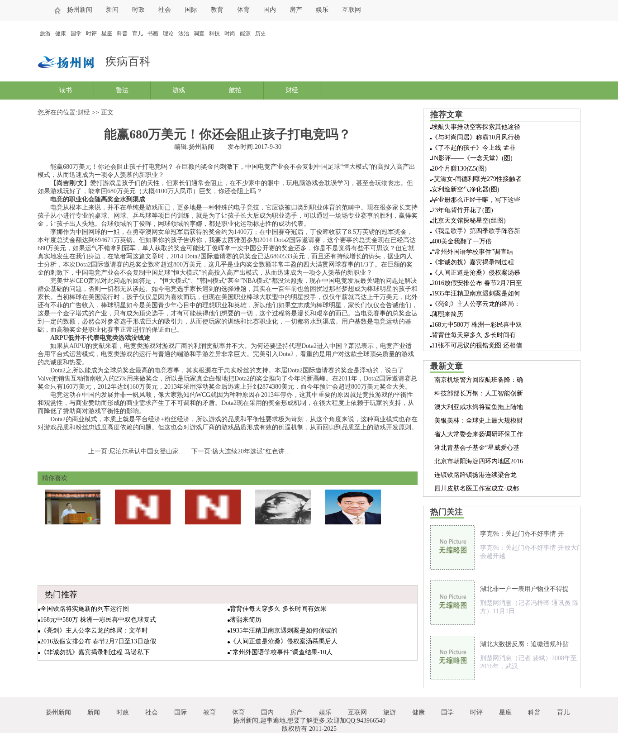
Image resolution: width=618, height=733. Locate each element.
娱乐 (322, 9)
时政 (138, 9)
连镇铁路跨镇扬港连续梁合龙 (475, 474)
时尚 (229, 33)
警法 (122, 90)
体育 (243, 9)
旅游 (45, 33)
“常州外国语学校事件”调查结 (472, 251)
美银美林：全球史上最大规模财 (478, 420)
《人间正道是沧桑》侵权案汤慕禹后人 (284, 641)
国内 (269, 9)
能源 (245, 33)
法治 (183, 33)
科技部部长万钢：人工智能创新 (478, 393)
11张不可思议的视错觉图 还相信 (477, 345)
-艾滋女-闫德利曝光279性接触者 (477, 179)
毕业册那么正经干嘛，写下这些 (476, 199)
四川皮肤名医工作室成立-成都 (476, 488)
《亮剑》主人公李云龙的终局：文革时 (94, 630)
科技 (214, 33)
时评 (91, 33)
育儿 (137, 33)
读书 (65, 90)
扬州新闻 (79, 9)
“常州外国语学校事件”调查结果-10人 (281, 652)
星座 (106, 33)
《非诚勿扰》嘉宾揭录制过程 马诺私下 (95, 652)
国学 (76, 33)
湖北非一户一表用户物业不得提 (524, 588)
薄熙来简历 (245, 619)
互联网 (351, 9)
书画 (152, 33)
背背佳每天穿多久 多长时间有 (474, 335)
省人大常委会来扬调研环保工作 (478, 434)
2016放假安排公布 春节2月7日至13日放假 (98, 641)
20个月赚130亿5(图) (459, 168)
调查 (199, 33)
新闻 (112, 9)
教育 (217, 9)
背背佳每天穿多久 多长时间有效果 (278, 608)
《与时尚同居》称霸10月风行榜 (476, 137)
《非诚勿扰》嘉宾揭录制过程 (473, 262)
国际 (191, 9)
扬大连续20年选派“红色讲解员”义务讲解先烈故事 (281, 451)
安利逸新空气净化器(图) (465, 189)
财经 (291, 90)
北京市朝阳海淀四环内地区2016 (478, 461)
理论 (168, 33)
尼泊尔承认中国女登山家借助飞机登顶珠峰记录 (175, 451)
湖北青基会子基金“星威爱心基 (476, 447)
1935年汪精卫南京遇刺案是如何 (476, 293)
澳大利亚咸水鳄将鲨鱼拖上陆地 (478, 407)
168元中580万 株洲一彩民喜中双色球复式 (98, 619)
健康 (60, 33)
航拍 (235, 90)
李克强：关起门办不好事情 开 (522, 533)
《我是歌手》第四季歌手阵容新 (476, 231)
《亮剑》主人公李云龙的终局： (476, 303)
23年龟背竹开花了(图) (462, 210)
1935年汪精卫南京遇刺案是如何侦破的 (284, 630)
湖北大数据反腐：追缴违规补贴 (524, 644)
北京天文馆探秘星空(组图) (469, 220)
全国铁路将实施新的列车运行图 (84, 608)
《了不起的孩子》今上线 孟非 (474, 147)
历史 (260, 33)
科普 (122, 33)
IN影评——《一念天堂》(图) (472, 158)
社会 (164, 9)
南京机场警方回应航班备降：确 (478, 379)
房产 (296, 9)
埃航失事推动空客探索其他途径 (476, 127)
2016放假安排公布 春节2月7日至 (477, 283)
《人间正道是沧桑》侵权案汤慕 (476, 272)
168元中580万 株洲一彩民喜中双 (477, 324)
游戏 (178, 90)
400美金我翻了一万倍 (462, 241)
